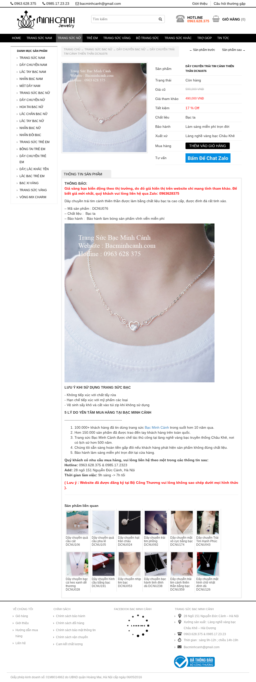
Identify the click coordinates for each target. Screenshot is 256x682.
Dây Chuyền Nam (33, 65)
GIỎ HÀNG (231, 19)
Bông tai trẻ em (32, 149)
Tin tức (223, 38)
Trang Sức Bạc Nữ (98, 49)
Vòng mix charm (33, 197)
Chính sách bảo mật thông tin (76, 630)
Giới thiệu (200, 4)
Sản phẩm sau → (234, 50)
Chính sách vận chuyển (72, 637)
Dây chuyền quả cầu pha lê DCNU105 (103, 541)
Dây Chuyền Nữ (32, 100)
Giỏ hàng (22, 616)
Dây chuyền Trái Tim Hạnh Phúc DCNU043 (207, 541)
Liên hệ (21, 643)
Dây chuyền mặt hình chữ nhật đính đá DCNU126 (207, 584)
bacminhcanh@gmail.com (100, 4)
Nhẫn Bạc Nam (31, 79)
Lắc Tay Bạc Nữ (32, 121)
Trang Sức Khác (178, 38)
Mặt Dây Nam (30, 86)
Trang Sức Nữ (69, 38)
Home (16, 38)
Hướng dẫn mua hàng (27, 633)
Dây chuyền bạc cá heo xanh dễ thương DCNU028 (77, 584)
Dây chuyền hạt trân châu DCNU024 (128, 541)
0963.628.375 (24, 4)
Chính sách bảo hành (70, 616)
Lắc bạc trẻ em (32, 176)
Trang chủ (72, 49)
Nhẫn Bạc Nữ (30, 128)
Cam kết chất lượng (69, 644)
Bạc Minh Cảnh (157, 427)
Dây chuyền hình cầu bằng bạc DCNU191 (103, 582)
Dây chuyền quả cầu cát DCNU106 (77, 541)
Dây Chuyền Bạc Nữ (131, 49)
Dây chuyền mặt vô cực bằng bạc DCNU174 (181, 541)
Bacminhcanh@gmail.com (202, 647)
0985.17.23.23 (57, 4)
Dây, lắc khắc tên (34, 169)
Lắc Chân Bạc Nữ (34, 114)
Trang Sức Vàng (116, 38)
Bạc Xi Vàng (29, 183)
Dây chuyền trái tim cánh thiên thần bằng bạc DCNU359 (181, 584)
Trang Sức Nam (39, 38)
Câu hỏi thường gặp (230, 4)
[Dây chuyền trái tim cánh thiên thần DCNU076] (104, 107)
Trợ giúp (204, 38)
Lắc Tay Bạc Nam (33, 72)
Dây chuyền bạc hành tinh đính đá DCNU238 (155, 582)
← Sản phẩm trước (202, 50)
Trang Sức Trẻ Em (35, 142)
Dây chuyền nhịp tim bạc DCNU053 (129, 582)
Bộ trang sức (147, 38)
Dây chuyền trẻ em (33, 159)
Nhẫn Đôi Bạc (30, 135)
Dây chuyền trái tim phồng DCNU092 (154, 541)
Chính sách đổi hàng (70, 623)
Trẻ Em (92, 38)
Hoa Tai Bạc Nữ (31, 107)
